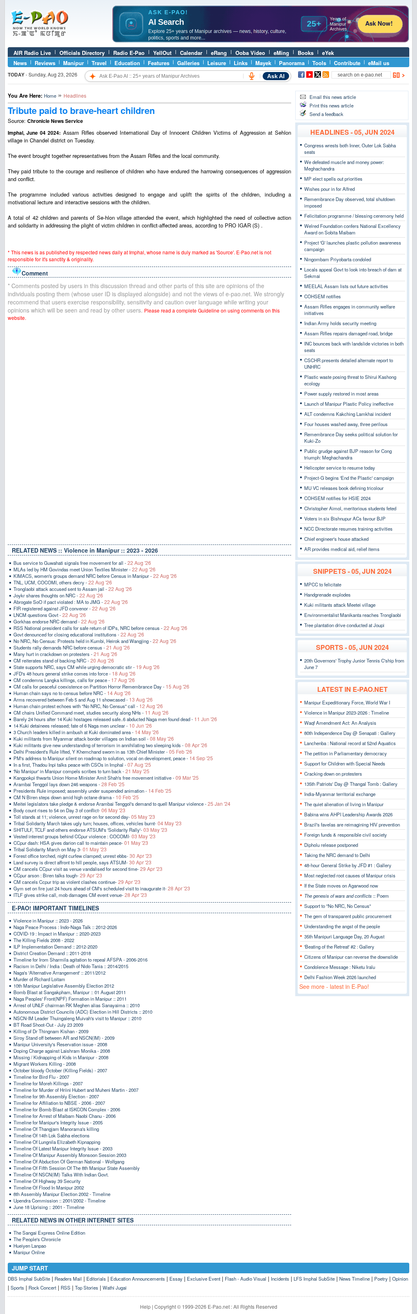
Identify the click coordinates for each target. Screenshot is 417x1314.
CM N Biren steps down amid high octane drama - (76, 797)
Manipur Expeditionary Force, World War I (347, 702)
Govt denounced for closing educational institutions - (78, 634)
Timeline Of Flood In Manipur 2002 (48, 1187)
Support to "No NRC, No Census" (337, 906)
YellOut (162, 53)
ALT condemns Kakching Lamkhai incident (347, 414)
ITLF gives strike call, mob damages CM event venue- (80, 895)
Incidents (280, 1278)
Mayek (263, 63)
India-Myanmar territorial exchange (339, 794)
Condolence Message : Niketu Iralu (339, 967)
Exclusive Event (203, 1278)
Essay (175, 1278)
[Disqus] (149, 431)
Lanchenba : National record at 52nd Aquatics (350, 743)
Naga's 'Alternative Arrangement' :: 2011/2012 (59, 972)
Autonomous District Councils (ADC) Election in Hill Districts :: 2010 (82, 1011)
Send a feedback (326, 114)
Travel (99, 63)
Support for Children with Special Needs (344, 763)
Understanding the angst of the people (342, 926)
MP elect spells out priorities (333, 178)
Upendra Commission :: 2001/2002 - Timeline (59, 1200)
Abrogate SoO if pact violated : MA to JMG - (70, 602)
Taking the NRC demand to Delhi (337, 855)
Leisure (216, 63)
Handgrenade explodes (327, 594)
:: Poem (346, 895)
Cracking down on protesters (333, 773)
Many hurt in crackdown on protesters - (65, 654)
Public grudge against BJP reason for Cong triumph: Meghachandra (348, 454)
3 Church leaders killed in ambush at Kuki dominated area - (86, 732)
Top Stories (86, 1287)
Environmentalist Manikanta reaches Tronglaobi (352, 615)
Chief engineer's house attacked (336, 539)
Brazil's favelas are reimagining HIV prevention (352, 824)
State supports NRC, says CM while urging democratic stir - (86, 667)
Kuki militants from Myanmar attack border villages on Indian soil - (93, 738)
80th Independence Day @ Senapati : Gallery (349, 733)
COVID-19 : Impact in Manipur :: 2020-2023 (57, 933)
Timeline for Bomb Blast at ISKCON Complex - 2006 (66, 1109)
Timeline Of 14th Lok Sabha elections (51, 1135)
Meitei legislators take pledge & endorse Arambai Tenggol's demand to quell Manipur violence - (121, 803)
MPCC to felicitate (322, 584)
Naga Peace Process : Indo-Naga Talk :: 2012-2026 (65, 927)
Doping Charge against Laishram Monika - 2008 (61, 1050)
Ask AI (276, 76)
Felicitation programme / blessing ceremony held (354, 215)
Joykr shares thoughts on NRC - (58, 595)
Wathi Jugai (115, 1287)
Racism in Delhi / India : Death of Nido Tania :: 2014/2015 (70, 966)
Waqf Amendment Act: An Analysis (340, 722)
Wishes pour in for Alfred (329, 189)
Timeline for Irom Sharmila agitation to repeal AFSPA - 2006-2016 (80, 959)
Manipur (73, 63)
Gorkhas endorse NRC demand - (59, 621)
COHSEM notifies (322, 296)
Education (127, 63)
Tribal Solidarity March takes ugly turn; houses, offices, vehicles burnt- (97, 823)
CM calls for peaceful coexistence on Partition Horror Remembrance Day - (101, 686)
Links (241, 63)
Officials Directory (82, 53)
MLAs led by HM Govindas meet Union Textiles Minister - (84, 569)
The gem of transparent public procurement (347, 916)
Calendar (191, 53)
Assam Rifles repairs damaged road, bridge (348, 333)
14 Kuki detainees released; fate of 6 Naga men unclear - (82, 725)
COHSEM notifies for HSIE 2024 (337, 498)
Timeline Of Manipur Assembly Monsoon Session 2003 (69, 1155)
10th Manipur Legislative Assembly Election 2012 (63, 985)
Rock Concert (42, 1287)
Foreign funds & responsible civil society (345, 834)
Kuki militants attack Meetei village (339, 604)
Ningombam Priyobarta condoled (337, 259)
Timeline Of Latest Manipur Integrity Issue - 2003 (62, 1148)
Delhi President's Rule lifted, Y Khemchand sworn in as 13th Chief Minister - (102, 751)
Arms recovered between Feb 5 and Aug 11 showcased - (83, 699)
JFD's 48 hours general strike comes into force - (74, 673)
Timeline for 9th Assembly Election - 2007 (56, 1096)
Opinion (400, 1278)
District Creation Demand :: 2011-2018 (52, 953)
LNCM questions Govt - (49, 615)
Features (158, 63)
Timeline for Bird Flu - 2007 (41, 1077)
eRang (219, 53)
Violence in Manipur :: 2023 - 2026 (48, 920)
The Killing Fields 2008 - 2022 (43, 940)
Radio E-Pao (129, 53)
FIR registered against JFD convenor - (64, 608)
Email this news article (332, 97)
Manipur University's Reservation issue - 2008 (60, 1044)
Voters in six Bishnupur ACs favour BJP (345, 518)
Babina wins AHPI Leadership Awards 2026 (348, 814)
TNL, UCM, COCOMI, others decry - (62, 582)
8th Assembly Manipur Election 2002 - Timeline (61, 1194)
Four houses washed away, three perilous (346, 424)
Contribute (347, 63)
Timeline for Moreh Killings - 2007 (48, 1083)
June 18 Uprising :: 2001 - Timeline (48, 1207)
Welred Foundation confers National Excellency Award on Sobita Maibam (352, 229)
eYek (328, 53)
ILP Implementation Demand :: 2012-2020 (55, 946)
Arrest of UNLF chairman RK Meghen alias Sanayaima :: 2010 (76, 1005)
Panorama (292, 63)
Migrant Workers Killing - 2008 (44, 1063)
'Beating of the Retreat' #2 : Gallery (339, 946)
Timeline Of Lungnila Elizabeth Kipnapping (56, 1142)
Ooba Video (250, 53)
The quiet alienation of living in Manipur (344, 804)
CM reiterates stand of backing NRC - (63, 660)
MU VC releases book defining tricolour (344, 488)
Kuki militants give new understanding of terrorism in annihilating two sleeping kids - (110, 745)
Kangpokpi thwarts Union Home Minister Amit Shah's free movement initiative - (106, 777)
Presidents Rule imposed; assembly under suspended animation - (92, 790)
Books (306, 53)
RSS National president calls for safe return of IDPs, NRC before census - (100, 628)
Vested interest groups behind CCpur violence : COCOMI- (84, 836)
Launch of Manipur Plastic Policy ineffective (348, 403)
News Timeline (354, 1278)
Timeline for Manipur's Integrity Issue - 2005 (58, 1122)
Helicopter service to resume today (339, 467)
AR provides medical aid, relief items (342, 549)
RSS (65, 1287)
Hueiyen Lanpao (29, 1245)
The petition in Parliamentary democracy (345, 753)
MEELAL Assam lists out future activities (346, 286)
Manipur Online (29, 1252)
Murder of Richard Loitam (39, 979)
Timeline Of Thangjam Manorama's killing (56, 1129)
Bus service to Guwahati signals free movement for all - (82, 563)
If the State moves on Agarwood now (341, 885)
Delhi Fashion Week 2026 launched (340, 977)
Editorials (96, 1278)
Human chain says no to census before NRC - (72, 693)
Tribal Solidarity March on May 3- (60, 849)
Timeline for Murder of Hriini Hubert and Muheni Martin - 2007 (75, 1090)
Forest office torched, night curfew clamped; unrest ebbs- (82, 856)
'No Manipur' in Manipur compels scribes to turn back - (81, 771)
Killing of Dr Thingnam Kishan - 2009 (50, 1031)
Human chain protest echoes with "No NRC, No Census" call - (88, 706)
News (20, 63)
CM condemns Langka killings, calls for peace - (74, 680)
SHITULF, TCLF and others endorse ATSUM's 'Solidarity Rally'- (90, 829)
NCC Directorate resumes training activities (348, 528)
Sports (17, 1287)
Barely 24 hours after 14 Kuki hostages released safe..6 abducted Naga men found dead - (115, 719)
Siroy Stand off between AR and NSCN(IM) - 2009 (63, 1037)
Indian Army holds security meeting (340, 323)
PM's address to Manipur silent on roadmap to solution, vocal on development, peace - (113, 758)
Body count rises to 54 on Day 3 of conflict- (69, 810)
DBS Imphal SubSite (29, 1278)
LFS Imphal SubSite (314, 1278)
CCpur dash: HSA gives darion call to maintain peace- (80, 843)
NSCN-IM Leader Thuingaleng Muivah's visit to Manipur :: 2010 (77, 1018)
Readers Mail (68, 1278)
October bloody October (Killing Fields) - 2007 (60, 1070)
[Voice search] (251, 76)
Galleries (188, 63)
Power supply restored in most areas (341, 393)
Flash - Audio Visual (245, 1278)
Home (50, 95)
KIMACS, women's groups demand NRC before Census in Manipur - (95, 576)
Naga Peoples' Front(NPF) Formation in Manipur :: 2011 (70, 998)
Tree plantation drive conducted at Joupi (344, 625)
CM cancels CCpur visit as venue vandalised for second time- (87, 869)
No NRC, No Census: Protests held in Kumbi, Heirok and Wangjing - (94, 641)
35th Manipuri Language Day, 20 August (344, 936)
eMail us (378, 63)
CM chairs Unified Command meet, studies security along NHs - (91, 712)
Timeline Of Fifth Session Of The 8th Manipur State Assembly (76, 1168)
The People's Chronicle (37, 1239)
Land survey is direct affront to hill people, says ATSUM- (82, 862)
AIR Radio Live (32, 53)
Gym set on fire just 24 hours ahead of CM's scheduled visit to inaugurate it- (101, 888)
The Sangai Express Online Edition (49, 1232)
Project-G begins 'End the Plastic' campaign (349, 477)
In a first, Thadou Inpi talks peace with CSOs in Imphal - (82, 764)
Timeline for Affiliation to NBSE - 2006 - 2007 (59, 1103)
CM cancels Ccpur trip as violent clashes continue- (76, 882)
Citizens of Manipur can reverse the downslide (351, 956)
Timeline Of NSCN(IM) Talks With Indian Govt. (61, 1174)
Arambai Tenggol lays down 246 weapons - (69, 784)
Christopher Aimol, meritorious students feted (350, 508)
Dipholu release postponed (331, 845)
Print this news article (331, 105)
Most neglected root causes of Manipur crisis (349, 875)
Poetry (381, 1278)
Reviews (45, 63)
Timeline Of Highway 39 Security (47, 1181)
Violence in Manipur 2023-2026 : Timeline (346, 712)
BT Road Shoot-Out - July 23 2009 (48, 1024)
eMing (281, 53)
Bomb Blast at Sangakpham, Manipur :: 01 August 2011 (69, 992)
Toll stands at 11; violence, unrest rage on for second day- (84, 816)
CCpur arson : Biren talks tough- (57, 875)
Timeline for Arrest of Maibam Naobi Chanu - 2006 (64, 1116)
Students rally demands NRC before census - (71, 647)
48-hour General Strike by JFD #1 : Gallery (347, 865)
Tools (319, 63)
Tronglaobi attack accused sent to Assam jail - (72, 589)
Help (145, 1306)
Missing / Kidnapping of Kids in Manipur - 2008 (60, 1057)
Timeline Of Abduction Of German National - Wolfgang (68, 1161)
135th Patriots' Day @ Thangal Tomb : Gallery (350, 784)
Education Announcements (137, 1278)
